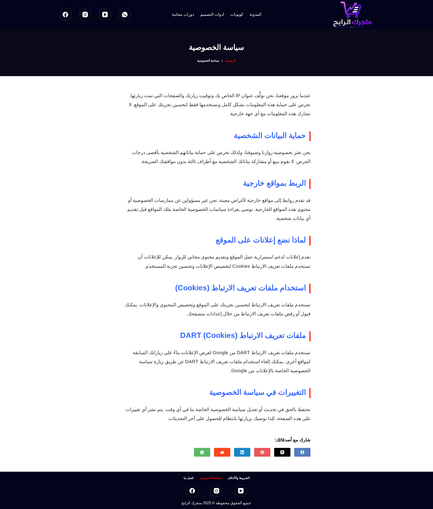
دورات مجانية (183, 14)
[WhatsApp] (125, 15)
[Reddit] (222, 452)
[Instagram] (85, 15)
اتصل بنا (188, 478)
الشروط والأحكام (239, 478)
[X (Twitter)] (282, 452)
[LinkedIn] (242, 452)
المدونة (255, 14)
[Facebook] (65, 15)
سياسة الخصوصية (211, 478)
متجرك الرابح (191, 503)
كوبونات (236, 14)
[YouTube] (105, 15)
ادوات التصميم (212, 14)
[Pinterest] (262, 452)
